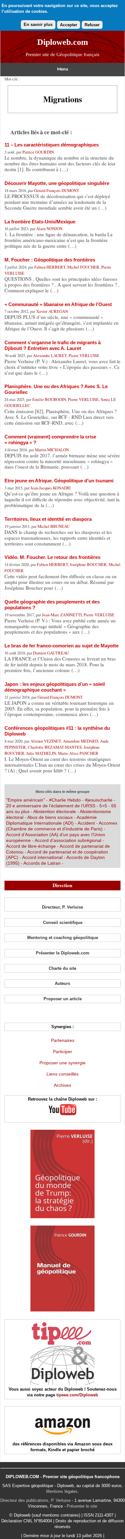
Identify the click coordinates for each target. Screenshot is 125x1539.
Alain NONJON (49, 228)
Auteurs (62, 983)
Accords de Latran (42, 863)
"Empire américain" (25, 800)
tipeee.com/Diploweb (77, 1395)
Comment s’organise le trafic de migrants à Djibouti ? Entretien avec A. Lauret (52, 345)
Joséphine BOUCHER (88, 564)
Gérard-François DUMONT (56, 190)
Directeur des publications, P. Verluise (35, 1500)
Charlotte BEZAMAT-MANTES (55, 747)
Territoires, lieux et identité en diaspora (48, 519)
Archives (62, 1085)
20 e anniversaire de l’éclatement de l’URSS (50, 805)
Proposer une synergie (62, 1062)
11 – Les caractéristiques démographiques (51, 144)
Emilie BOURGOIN (49, 399)
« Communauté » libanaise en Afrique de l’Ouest (58, 304)
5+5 (103, 805)
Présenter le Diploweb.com (62, 953)
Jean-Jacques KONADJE (50, 488)
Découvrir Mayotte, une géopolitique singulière (56, 183)
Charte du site (62, 968)
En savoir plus (38, 24)
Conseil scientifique (62, 922)
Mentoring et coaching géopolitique (62, 937)
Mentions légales (62, 1491)
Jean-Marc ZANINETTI (62, 615)
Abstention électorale (54, 811)
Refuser (92, 24)
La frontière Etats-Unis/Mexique (39, 221)
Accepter (68, 24)
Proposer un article (63, 998)
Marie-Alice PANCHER (78, 753)
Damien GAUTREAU (51, 653)
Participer (62, 1051)
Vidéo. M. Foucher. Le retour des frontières (52, 557)
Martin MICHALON (52, 450)
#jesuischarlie (99, 800)
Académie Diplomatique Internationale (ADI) (51, 820)
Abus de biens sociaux (50, 817)
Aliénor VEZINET (45, 741)
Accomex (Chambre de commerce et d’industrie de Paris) (61, 825)
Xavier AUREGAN (52, 311)
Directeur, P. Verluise (62, 907)
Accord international (42, 857)
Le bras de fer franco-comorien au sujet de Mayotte (61, 645)
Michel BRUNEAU (54, 526)
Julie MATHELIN (41, 753)
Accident (86, 823)
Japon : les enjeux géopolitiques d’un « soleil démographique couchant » (54, 687)
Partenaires (62, 1040)
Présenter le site (82, 1506)
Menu (62, 69)
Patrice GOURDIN (38, 152)
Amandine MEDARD (80, 741)
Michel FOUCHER (83, 267)
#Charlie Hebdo (65, 800)
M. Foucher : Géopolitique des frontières (49, 259)
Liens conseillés (62, 1074)
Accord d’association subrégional (68, 840)
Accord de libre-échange (31, 846)
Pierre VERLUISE (84, 355)
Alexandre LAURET (50, 355)
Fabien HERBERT (49, 267)
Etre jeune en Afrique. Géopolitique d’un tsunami (58, 480)
